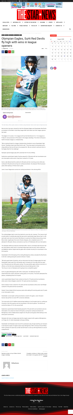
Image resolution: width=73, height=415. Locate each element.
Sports (6, 33)
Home (3, 33)
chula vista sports (9, 336)
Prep (20, 35)
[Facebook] (3, 51)
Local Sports (16, 35)
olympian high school (18, 336)
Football (10, 33)
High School (11, 35)
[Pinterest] (9, 51)
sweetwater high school (34, 336)
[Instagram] (39, 401)
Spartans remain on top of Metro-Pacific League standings (11, 354)
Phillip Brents (5, 48)
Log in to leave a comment (8, 377)
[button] (69, 29)
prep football (25, 336)
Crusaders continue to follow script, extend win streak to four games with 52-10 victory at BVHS (36, 355)
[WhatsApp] (12, 51)
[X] (6, 51)
